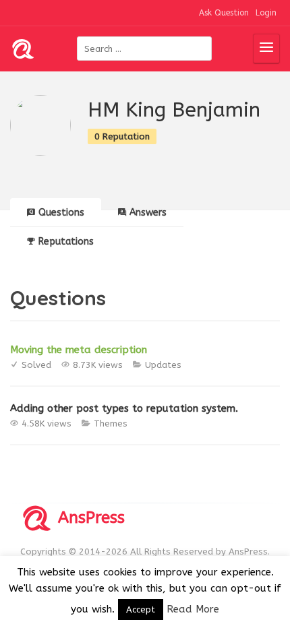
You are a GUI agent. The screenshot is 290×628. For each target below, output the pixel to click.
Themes (110, 423)
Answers (148, 212)
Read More (193, 609)
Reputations (66, 241)
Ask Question (224, 13)
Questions (61, 212)
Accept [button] (140, 609)
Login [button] (266, 13)
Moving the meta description (78, 350)
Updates (163, 365)
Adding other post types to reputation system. (124, 408)
